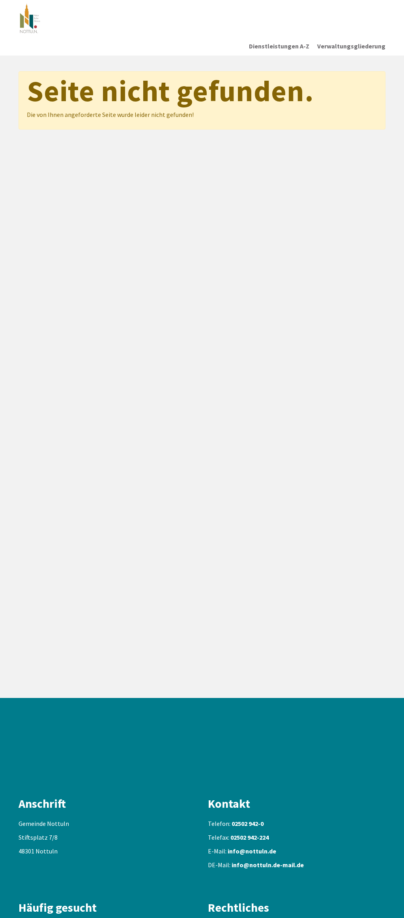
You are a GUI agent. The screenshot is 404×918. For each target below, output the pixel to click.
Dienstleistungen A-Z (279, 46)
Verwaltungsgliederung (351, 46)
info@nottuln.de (252, 851)
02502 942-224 (249, 837)
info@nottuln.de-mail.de (268, 865)
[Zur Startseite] (69, 18)
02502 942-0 (248, 823)
